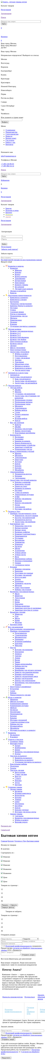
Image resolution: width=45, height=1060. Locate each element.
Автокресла (14, 375)
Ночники (18, 476)
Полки (17, 505)
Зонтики (18, 360)
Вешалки (18, 501)
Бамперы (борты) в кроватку (21, 306)
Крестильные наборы (18, 764)
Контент (9, 212)
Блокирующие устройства (25, 445)
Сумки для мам (21, 774)
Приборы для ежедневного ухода (23, 513)
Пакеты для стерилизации (25, 680)
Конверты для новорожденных (27, 752)
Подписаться (29, 997)
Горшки (18, 563)
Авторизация (6, 14)
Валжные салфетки (22, 532)
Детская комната (14, 386)
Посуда (13, 648)
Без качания (19, 287)
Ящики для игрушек (23, 431)
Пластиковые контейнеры (25, 433)
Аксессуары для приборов (25, 522)
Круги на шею (20, 577)
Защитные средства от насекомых (28, 608)
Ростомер (18, 490)
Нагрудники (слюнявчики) (20, 687)
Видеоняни (19, 437)
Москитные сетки (22, 364)
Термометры (20, 542)
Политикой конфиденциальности (18, 946)
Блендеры (18, 643)
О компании (10, 130)
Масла (17, 600)
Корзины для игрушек (23, 429)
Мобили (13, 708)
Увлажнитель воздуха (23, 474)
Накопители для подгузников (26, 516)
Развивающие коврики (19, 704)
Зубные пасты (20, 555)
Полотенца (19, 581)
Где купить (10, 140)
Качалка (18, 272)
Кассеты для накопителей (25, 518)
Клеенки (13, 324)
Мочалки (18, 585)
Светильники (20, 478)
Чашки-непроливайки (23, 664)
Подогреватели (21, 633)
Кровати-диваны (21, 285)
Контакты (9, 144)
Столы (17, 412)
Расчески (18, 546)
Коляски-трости (16, 343)
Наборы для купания (23, 590)
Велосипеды (20, 795)
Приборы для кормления (20, 631)
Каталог (11, 841)
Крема (17, 602)
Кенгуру (18, 776)
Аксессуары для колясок (19, 352)
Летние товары (16, 789)
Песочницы (19, 804)
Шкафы (18, 390)
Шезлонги (19, 406)
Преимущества (11, 132)
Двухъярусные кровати (24, 289)
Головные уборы (16, 741)
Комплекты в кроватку (19, 297)
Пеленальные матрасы (23, 402)
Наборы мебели (21, 410)
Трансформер (20, 279)
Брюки (17, 750)
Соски (12, 691)
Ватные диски (20, 530)
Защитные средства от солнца (26, 610)
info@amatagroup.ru (8, 156)
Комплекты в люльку (18, 300)
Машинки (14, 699)
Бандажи (18, 785)
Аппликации (20, 507)
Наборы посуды (21, 666)
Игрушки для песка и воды (25, 812)
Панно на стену (21, 486)
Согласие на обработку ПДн (31, 1011)
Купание (13, 567)
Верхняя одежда (16, 744)
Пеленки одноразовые (23, 561)
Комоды (13, 293)
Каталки (18, 468)
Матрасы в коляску (22, 366)
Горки (17, 802)
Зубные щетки (20, 553)
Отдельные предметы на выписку (28, 762)
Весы (17, 557)
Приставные (20, 283)
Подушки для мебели (23, 509)
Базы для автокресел (23, 379)
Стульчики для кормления (25, 394)
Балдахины (14, 302)
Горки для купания (22, 587)
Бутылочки (14, 689)
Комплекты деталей (22, 484)
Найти (4, 24)
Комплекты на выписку (24, 760)
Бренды (9, 208)
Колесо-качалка (21, 276)
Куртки (18, 754)
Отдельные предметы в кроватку (23, 326)
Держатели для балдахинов (21, 304)
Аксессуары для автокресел (21, 377)
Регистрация (6, 10)
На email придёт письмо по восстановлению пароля (21, 260)
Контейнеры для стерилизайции (27, 683)
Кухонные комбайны (23, 641)
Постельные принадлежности (20, 295)
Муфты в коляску (21, 354)
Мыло (17, 594)
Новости (9, 136)
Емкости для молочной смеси (26, 676)
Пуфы (17, 497)
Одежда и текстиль (15, 739)
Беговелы (18, 791)
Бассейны (18, 806)
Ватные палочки (21, 528)
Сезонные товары (15, 787)
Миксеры (18, 646)
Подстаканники (21, 356)
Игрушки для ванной (23, 575)
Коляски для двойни (18, 339)
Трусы (17, 783)
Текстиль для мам (17, 770)
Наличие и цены (12, 210)
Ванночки (19, 571)
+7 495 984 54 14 (7, 166)
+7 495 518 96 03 (7, 164)
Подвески (14, 710)
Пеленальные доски (22, 404)
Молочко (18, 622)
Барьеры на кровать (22, 441)
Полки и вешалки (22, 414)
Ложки (17, 658)
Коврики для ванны (22, 569)
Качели (17, 464)
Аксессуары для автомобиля (26, 383)
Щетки (17, 548)
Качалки (18, 466)
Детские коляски (14, 329)
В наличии (5, 849)
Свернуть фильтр (8, 907)
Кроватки (14, 268)
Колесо (17, 274)
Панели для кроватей (23, 503)
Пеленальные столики (23, 400)
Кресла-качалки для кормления (22, 629)
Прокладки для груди (23, 526)
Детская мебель (16, 388)
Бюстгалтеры (20, 772)
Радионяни (19, 439)
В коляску (14, 737)
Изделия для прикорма (24, 650)
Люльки (13, 346)
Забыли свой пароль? (9, 249)
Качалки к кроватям (22, 482)
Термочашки (20, 668)
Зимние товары (16, 814)
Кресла (17, 420)
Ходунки (18, 462)
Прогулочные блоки (18, 350)
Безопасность (15, 435)
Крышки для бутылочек (24, 674)
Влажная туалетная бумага (25, 534)
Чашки (17, 662)
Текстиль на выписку (18, 756)
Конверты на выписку (23, 758)
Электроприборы (17, 472)
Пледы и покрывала (18, 314)
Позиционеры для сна (18, 316)
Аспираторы (20, 550)
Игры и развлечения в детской (22, 451)
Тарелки (18, 656)
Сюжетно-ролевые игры (19, 722)
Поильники (19, 652)
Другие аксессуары (22, 370)
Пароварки (19, 639)
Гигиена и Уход (14, 511)
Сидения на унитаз (22, 565)
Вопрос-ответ (11, 138)
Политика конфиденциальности (13, 1011)
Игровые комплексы (23, 793)
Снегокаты (19, 816)
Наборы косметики (22, 606)
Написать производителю (12, 997)
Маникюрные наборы (23, 559)
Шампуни (19, 596)
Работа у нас (10, 142)
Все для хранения (17, 423)
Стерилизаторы (21, 635)
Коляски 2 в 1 (15, 333)
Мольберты (19, 470)
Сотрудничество (12, 134)
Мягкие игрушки (17, 701)
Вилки (17, 660)
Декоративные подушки (24, 495)
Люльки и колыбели (18, 291)
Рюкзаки (18, 781)
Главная (4, 841)
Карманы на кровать (23, 488)
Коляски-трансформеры (19, 337)
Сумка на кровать (22, 492)
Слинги (18, 778)
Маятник (18, 270)
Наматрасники (16, 320)
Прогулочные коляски (19, 341)
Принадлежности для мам (20, 695)
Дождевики (19, 362)
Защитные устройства (23, 447)
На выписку (15, 735)
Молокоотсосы (20, 637)
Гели (16, 616)
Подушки (14, 308)
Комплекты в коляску (23, 368)
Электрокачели (21, 408)
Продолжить (6, 1058)
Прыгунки (19, 460)
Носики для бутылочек (24, 678)
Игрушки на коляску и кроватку (23, 730)
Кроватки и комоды (16, 266)
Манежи (18, 392)
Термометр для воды (23, 583)
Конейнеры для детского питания (28, 670)
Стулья (17, 416)
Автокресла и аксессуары (18, 373)
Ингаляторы (19, 540)
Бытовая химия (16, 624)
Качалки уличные (22, 810)
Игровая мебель (21, 418)
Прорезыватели (21, 536)
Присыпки (19, 604)
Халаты (18, 579)
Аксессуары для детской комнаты (23, 480)
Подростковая (20, 281)
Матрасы (13, 318)
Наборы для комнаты (23, 499)
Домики (18, 799)
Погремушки (15, 712)
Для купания (20, 598)
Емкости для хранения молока (27, 672)
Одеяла (13, 310)
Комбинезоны (20, 748)
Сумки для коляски (22, 358)
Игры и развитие (14, 697)
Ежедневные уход (17, 524)
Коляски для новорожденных (21, 331)
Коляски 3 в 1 (15, 335)
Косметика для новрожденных (22, 592)
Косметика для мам (17, 612)
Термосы (18, 654)
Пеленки (13, 322)
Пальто (17, 746)
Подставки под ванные (24, 573)
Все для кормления (15, 627)
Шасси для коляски (17, 348)
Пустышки (19, 538)
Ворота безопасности (23, 443)
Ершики (18, 685)
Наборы (13, 693)
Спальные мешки (17, 312)
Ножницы (19, 544)
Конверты (12, 733)
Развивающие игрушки (19, 706)
